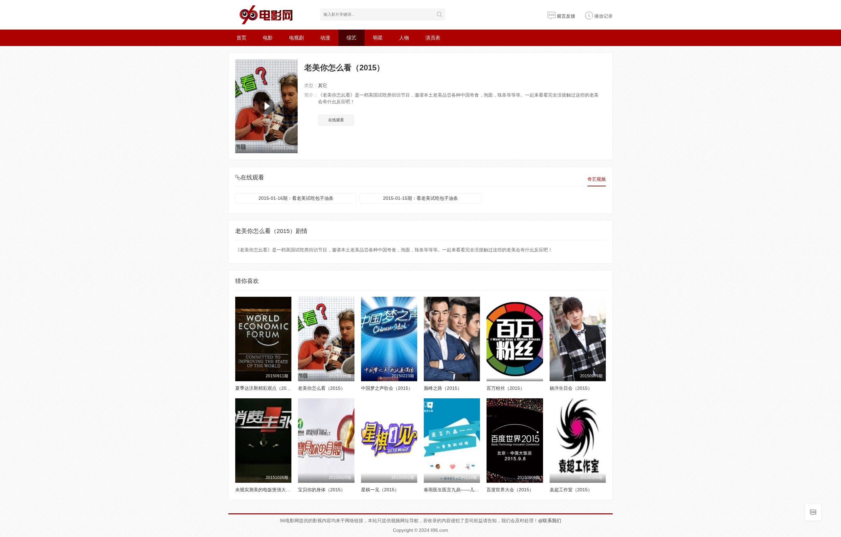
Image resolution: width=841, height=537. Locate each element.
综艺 (351, 37)
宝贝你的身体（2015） (321, 489)
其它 (322, 85)
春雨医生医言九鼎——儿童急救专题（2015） (470, 489)
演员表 (432, 37)
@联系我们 (549, 520)
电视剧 (296, 37)
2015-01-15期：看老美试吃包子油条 (420, 198)
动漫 (325, 37)
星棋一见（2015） (380, 489)
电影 (268, 37)
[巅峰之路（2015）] (452, 339)
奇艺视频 (596, 179)
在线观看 (336, 120)
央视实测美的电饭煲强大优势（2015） (275, 489)
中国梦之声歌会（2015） (387, 388)
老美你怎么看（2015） (321, 388)
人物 (404, 37)
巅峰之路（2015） (443, 388)
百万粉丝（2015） (506, 388)
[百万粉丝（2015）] (515, 339)
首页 (241, 37)
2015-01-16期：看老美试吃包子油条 (296, 198)
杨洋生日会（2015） (571, 388)
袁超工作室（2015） (571, 489)
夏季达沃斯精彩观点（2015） (265, 388)
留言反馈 (565, 16)
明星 (378, 37)
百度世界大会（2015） (510, 489)
